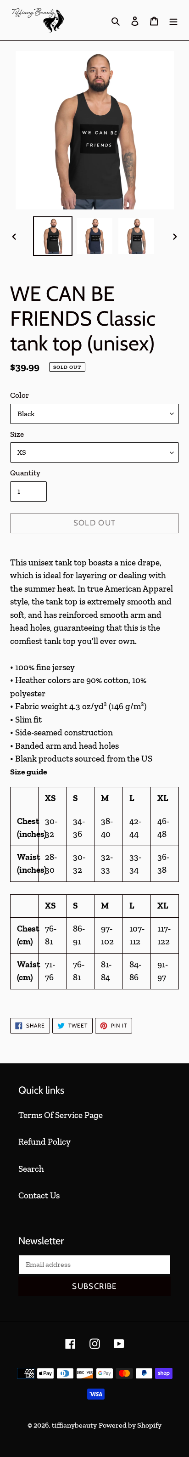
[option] (53, 236)
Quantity (25, 472)
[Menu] (173, 20)
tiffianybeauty (74, 1425)
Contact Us (39, 1195)
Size (17, 434)
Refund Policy (44, 1141)
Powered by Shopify (130, 1425)
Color (19, 395)
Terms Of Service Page (60, 1115)
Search (31, 1168)
